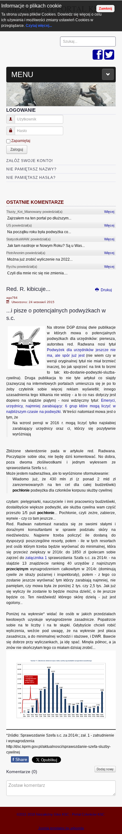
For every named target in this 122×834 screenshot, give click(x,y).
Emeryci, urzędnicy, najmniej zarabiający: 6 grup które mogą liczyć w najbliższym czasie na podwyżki (61, 406)
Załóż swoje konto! (29, 161)
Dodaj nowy (105, 769)
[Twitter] (109, 55)
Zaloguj (16, 149)
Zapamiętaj (20, 141)
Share (20, 759)
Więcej (109, 211)
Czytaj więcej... (39, 25)
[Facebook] (98, 55)
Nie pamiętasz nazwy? (31, 169)
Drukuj (106, 290)
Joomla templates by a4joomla (61, 828)
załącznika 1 (36, 558)
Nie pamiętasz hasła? (31, 177)
